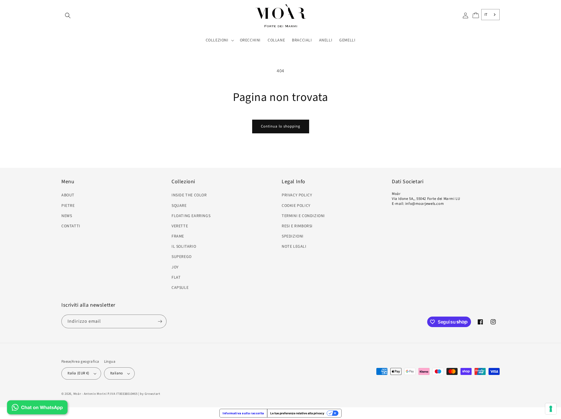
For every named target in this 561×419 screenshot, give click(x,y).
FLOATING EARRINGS (191, 216)
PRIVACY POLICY (297, 195)
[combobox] (490, 14)
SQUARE (179, 206)
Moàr (77, 394)
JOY (175, 267)
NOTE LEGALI (294, 246)
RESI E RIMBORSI (297, 226)
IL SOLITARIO (184, 246)
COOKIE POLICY (296, 206)
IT (486, 14)
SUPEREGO (182, 257)
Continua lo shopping (280, 126)
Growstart (152, 394)
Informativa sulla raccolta (243, 413)
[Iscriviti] (159, 321)
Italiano (116, 373)
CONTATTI (70, 226)
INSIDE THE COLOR (189, 195)
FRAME (178, 236)
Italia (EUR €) (78, 373)
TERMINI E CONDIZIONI (303, 216)
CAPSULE (180, 288)
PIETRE (68, 206)
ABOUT (68, 195)
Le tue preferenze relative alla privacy (297, 413)
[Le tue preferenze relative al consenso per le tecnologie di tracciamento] (550, 408)
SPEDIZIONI (293, 236)
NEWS (66, 216)
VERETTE (180, 226)
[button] (67, 15)
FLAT (176, 277)
